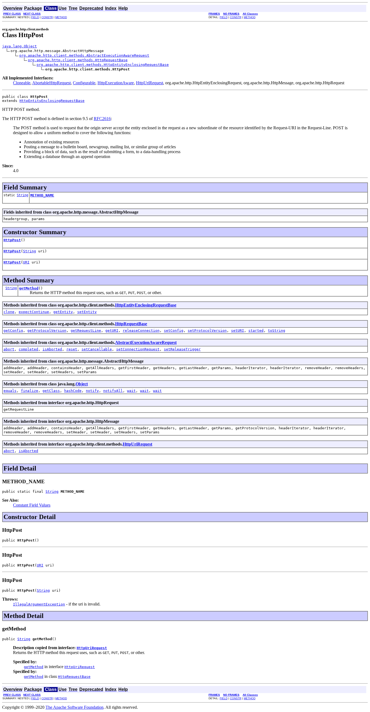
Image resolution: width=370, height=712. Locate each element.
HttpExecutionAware (116, 82)
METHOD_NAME (42, 195)
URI (26, 262)
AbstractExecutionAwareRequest (146, 342)
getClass (51, 391)
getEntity (63, 312)
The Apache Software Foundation (74, 707)
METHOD (61, 17)
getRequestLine (86, 330)
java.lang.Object (19, 46)
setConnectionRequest (138, 349)
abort (9, 349)
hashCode (73, 391)
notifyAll (113, 391)
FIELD (35, 17)
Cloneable (21, 82)
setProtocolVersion (207, 330)
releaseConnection (141, 330)
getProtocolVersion (46, 330)
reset (71, 349)
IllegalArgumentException (39, 604)
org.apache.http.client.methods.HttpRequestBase (78, 60)
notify (92, 391)
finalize (29, 391)
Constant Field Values (31, 505)
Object (82, 384)
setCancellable (97, 349)
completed (28, 349)
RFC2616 (102, 118)
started (256, 330)
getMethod (28, 288)
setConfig (173, 330)
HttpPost (12, 240)
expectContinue (34, 312)
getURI (111, 330)
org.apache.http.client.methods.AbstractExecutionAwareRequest (84, 55)
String (22, 195)
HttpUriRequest (149, 82)
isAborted (52, 349)
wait (131, 391)
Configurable (84, 82)
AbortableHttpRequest (51, 82)
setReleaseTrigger (182, 349)
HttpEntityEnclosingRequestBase (52, 101)
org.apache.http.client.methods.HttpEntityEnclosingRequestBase (103, 65)
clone (9, 312)
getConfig (13, 330)
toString (276, 330)
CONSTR (47, 17)
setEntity (87, 312)
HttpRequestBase (131, 323)
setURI (237, 330)
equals (10, 391)
